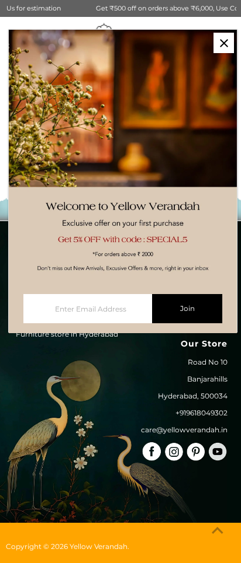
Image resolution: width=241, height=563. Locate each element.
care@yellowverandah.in (184, 429)
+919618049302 (201, 412)
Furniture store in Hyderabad (67, 334)
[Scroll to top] (217, 531)
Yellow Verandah (99, 546)
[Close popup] (224, 43)
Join (187, 308)
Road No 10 (208, 362)
